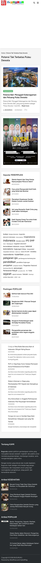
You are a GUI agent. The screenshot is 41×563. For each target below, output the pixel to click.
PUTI (9, 364)
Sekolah (25, 274)
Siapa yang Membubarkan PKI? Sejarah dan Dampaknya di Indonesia (23, 384)
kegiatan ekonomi (20, 244)
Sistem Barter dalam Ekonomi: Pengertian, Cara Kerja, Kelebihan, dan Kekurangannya (24, 534)
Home (3, 53)
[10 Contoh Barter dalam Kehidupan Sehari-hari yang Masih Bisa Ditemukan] (4, 543)
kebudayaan (10, 244)
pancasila (27, 254)
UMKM (15, 277)
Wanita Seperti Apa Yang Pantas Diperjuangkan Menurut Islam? (23, 180)
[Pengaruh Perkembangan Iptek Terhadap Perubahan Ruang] (6, 321)
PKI (27, 270)
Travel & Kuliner (8, 91)
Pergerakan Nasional (30, 265)
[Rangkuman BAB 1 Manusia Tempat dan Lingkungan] (6, 302)
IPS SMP (30, 240)
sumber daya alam (8, 277)
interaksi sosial (20, 241)
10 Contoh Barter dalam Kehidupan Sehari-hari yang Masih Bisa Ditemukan (24, 544)
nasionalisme (8, 254)
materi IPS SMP (25, 251)
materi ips (17, 251)
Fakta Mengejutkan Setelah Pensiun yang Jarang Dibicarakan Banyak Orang (24, 505)
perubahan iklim (21, 270)
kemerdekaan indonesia (11, 246)
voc (19, 277)
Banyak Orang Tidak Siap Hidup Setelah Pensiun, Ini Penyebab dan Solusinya (23, 485)
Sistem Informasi (14, 381)
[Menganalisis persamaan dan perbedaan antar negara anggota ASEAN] (6, 330)
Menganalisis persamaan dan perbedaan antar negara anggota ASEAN (23, 332)
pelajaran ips (10, 258)
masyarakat (30, 249)
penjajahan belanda (18, 265)
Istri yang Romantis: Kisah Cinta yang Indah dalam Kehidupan (24, 210)
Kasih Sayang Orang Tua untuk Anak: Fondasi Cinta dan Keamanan (24, 220)
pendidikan (9, 261)
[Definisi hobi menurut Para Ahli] (6, 294)
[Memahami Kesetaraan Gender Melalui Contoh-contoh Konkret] (6, 199)
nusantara (18, 254)
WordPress (13, 560)
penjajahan (7, 265)
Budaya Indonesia (13, 234)
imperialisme (29, 237)
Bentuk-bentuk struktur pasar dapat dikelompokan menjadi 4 (24, 312)
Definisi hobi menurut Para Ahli (22, 294)
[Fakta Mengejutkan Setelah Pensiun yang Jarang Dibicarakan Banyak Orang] (4, 505)
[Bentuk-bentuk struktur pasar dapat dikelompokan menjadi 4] (6, 311)
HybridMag (23, 560)
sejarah (7, 273)
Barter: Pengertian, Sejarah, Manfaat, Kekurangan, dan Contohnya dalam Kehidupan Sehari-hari (22, 523)
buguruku (22, 234)
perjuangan (18, 268)
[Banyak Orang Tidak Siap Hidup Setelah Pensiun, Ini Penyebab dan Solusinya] (4, 484)
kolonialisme (8, 249)
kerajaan (22, 246)
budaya (5, 234)
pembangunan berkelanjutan (27, 258)
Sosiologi (31, 274)
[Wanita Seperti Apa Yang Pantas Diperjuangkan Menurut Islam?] (6, 180)
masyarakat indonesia (8, 251)
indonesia (9, 240)
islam (4, 244)
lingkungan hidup (20, 249)
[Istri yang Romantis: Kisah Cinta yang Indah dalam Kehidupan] (6, 209)
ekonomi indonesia (9, 237)
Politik (30, 271)
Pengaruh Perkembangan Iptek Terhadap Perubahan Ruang (22, 322)
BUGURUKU (8, 110)
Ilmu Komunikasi (13, 399)
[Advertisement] (20, 27)
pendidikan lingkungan (23, 262)
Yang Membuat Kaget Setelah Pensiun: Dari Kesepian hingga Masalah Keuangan (24, 495)
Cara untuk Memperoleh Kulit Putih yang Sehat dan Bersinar (24, 190)
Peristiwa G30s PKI (8, 268)
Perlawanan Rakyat (10, 271)
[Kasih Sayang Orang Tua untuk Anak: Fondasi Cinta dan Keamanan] (6, 220)
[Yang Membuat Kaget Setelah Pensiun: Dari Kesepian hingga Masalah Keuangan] (4, 495)
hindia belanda (19, 237)
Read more (25, 106)
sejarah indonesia (17, 274)
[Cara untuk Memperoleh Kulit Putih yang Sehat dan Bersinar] (6, 189)
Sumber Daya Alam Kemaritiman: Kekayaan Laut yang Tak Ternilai (21, 419)
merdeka (33, 252)
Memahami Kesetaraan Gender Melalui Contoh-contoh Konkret (23, 200)
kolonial (29, 246)
